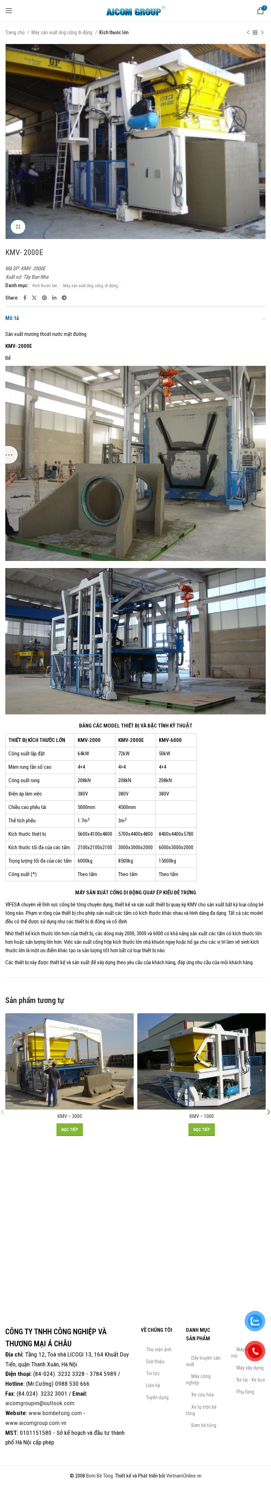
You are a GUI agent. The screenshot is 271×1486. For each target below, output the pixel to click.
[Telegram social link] (64, 297)
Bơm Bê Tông (99, 1476)
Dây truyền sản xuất (203, 1361)
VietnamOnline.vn (183, 1476)
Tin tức (153, 1373)
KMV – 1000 (201, 1116)
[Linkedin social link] (54, 297)
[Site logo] (135, 10)
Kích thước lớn (113, 32)
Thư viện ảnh (158, 1349)
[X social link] (34, 297)
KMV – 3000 (70, 1116)
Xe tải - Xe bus (250, 1380)
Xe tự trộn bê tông (201, 1410)
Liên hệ (153, 1385)
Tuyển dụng (157, 1397)
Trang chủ (15, 32)
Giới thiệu (155, 1361)
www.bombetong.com (55, 1412)
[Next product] (262, 32)
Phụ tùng (245, 1392)
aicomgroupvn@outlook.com (39, 1403)
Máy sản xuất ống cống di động (62, 32)
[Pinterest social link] (44, 297)
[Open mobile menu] (9, 11)
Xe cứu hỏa (202, 1394)
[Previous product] (248, 32)
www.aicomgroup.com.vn (35, 1422)
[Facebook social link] (25, 297)
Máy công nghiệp (198, 1379)
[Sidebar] (9, 455)
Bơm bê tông (203, 1425)
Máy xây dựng (250, 1368)
